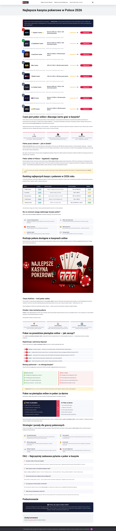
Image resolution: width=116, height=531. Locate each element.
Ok (91, 529)
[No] (114, 529)
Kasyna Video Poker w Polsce (76, 2)
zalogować (31, 520)
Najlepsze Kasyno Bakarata (46, 2)
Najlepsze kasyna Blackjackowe (61, 2)
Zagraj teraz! (86, 32)
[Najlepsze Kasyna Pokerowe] (26, 2)
